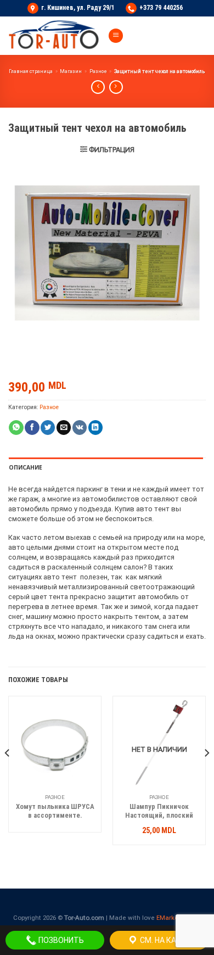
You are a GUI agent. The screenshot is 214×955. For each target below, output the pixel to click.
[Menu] (116, 36)
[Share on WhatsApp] (16, 427)
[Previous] (7, 775)
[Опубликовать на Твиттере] (48, 427)
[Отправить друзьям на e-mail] (64, 427)
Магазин (71, 71)
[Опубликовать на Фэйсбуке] (32, 427)
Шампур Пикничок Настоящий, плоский (159, 811)
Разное (98, 71)
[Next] (206, 775)
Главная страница (31, 71)
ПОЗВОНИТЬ (60, 940)
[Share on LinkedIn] (95, 427)
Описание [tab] (25, 467)
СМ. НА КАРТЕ (164, 940)
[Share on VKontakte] (79, 427)
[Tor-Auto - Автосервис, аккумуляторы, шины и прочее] (53, 35)
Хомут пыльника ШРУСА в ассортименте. (55, 811)
